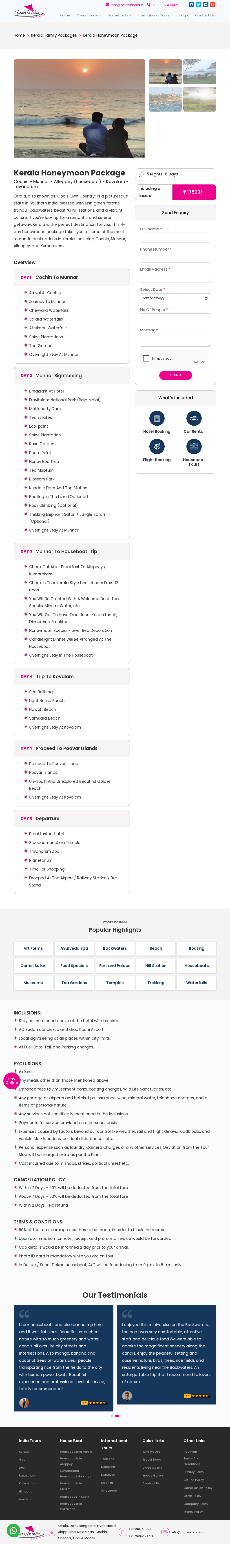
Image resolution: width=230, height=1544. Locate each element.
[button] (112, 1416)
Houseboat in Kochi (74, 1497)
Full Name (151, 229)
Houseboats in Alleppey (71, 1461)
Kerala (24, 1452)
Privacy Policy (194, 1472)
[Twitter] (198, 4)
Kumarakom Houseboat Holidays (75, 1474)
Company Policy (196, 1504)
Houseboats (118, 15)
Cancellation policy (198, 1488)
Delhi (22, 1467)
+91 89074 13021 (165, 4)
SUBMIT (176, 375)
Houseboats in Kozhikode (71, 1506)
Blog (182, 15)
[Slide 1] (165, 71)
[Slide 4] (199, 99)
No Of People (154, 309)
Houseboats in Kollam (71, 1486)
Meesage (149, 330)
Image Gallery (153, 1475)
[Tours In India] (29, 10)
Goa (22, 1459)
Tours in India (87, 15)
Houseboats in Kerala (76, 1452)
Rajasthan (27, 1475)
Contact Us (151, 1483)
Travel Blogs (151, 1459)
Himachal (26, 1491)
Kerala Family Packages (54, 35)
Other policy (192, 1496)
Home (65, 15)
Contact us (205, 15)
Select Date (152, 289)
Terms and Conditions (192, 1461)
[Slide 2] (199, 71)
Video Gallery (152, 1467)
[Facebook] (191, 4)
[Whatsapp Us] (13, 1530)
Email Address (155, 269)
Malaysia (108, 1467)
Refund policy (194, 1480)
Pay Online (12, 1080)
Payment (190, 1452)
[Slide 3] (165, 99)
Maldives (108, 1474)
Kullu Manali (28, 1483)
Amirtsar (25, 1499)
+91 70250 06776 (141, 1536)
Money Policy (193, 1512)
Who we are (151, 1452)
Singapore (109, 1490)
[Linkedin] (205, 4)
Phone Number (156, 249)
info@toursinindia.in (127, 4)
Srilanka (107, 1483)
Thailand (108, 1459)
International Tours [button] (153, 15)
